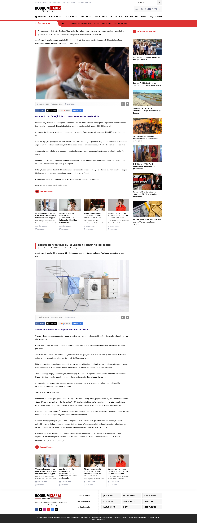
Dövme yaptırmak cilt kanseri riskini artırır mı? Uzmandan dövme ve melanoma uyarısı (93, 216)
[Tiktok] (56, 509)
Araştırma (46, 185)
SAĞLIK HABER (53, 35)
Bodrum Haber (58, 104)
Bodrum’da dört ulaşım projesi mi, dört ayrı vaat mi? (146, 58)
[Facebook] (36, 509)
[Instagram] (44, 509)
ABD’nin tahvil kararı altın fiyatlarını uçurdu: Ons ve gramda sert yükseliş (147, 222)
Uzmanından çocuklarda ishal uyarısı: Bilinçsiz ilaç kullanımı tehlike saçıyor (45, 215)
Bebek (51, 185)
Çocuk (65, 185)
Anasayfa (42, 35)
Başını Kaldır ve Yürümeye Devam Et (77, 23)
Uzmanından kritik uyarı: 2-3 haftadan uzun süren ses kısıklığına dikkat (118, 215)
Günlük (60, 441)
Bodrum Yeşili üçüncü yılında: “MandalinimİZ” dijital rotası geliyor (147, 84)
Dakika (55, 441)
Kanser (65, 441)
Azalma (50, 441)
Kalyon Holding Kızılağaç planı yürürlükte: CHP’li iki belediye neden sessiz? (145, 194)
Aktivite (45, 441)
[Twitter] (40, 509)
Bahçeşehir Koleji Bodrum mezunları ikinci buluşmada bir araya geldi (145, 138)
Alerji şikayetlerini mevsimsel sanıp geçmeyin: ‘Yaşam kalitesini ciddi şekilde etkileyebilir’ (68, 218)
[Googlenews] (52, 509)
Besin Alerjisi (58, 185)
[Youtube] (48, 509)
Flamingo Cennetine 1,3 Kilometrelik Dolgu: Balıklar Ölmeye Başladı (147, 110)
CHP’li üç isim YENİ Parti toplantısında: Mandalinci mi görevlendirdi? (144, 166)
